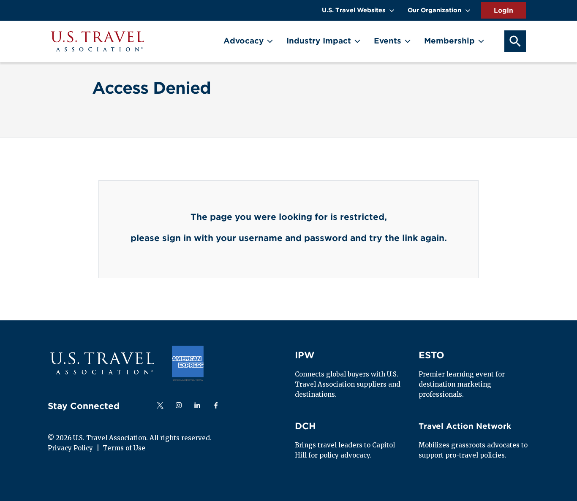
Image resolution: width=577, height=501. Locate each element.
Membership (449, 40)
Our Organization (434, 10)
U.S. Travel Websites (353, 10)
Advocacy (243, 40)
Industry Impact (318, 40)
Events (387, 40)
